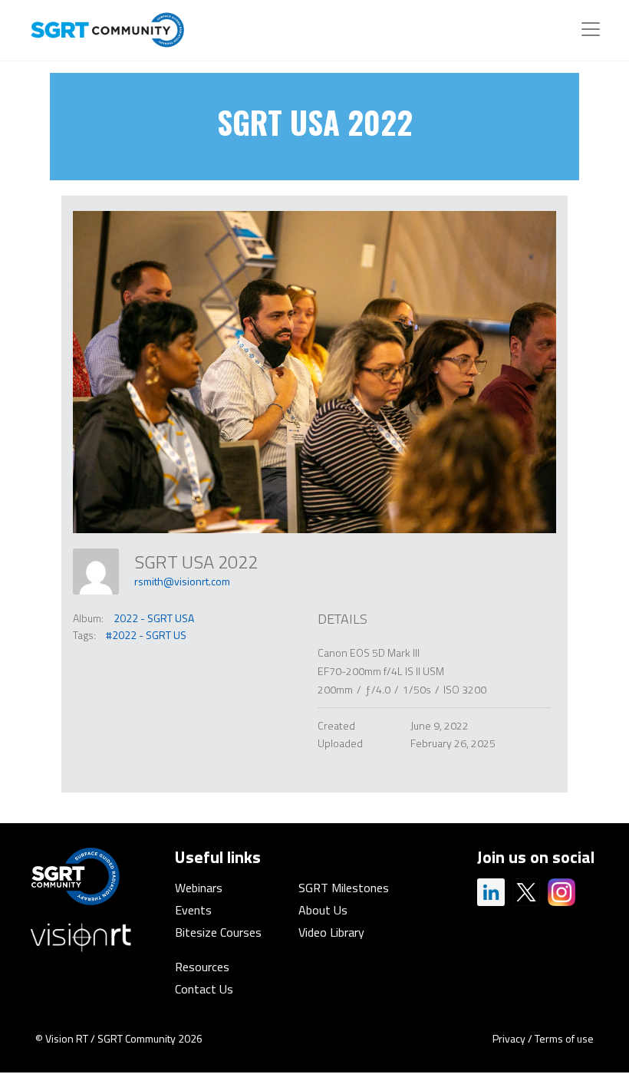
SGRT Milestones (343, 887)
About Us (322, 910)
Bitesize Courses (218, 932)
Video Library (331, 932)
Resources (202, 966)
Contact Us (204, 989)
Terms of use (564, 1038)
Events (193, 910)
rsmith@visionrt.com (182, 581)
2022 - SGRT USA (154, 618)
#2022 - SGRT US (146, 635)
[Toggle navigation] (590, 29)
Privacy (508, 1038)
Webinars (198, 887)
